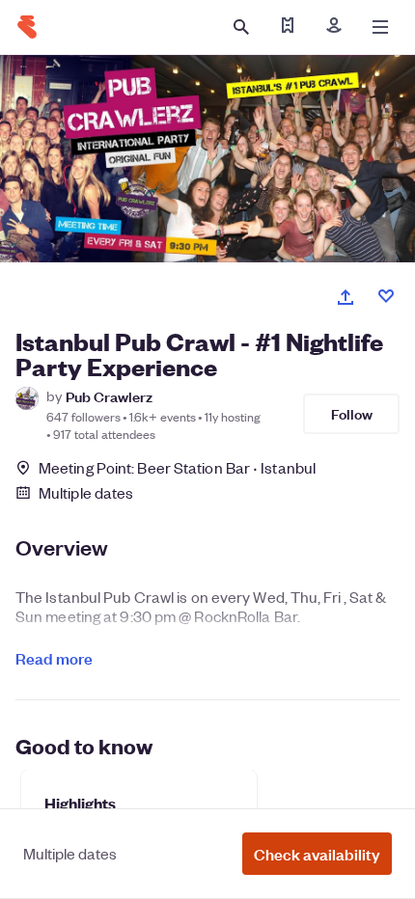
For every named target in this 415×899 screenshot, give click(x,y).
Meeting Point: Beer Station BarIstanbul (177, 467)
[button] (317, 853)
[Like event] (386, 296)
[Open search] (241, 27)
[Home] (27, 27)
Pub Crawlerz (109, 396)
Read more (54, 657)
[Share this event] (345, 297)
